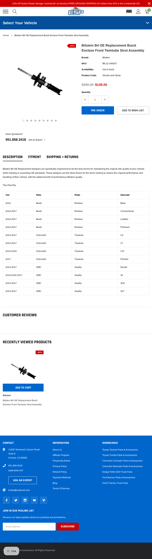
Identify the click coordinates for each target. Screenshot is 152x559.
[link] (6, 500)
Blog (55, 483)
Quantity (86, 92)
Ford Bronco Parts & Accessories (118, 477)
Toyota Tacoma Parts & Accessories (120, 449)
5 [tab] (39, 121)
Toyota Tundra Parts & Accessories (119, 455)
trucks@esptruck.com (19, 490)
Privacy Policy (60, 466)
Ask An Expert (22, 480)
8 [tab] (52, 121)
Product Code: (89, 75)
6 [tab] (43, 121)
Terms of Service (61, 488)
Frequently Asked (61, 460)
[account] (138, 11)
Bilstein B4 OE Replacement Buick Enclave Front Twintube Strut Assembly (22, 402)
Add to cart (23, 388)
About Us (57, 449)
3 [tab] (31, 121)
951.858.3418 (16, 139)
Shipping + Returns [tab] (62, 157)
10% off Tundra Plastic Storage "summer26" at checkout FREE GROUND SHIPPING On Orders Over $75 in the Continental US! (76, 3)
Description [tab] (13, 157)
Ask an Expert (35, 139)
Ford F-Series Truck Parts (115, 483)
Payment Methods (62, 477)
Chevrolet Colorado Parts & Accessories (122, 460)
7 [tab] (48, 121)
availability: (88, 69)
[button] (129, 11)
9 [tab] (56, 121)
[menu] (5, 11)
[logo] (76, 11)
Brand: (85, 57)
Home (6, 35)
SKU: (84, 63)
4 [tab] (35, 121)
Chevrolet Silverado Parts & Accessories (122, 466)
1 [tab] (23, 121)
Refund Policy (60, 472)
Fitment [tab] (34, 157)
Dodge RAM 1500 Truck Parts (117, 472)
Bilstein (106, 57)
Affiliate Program (61, 455)
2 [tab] (27, 121)
